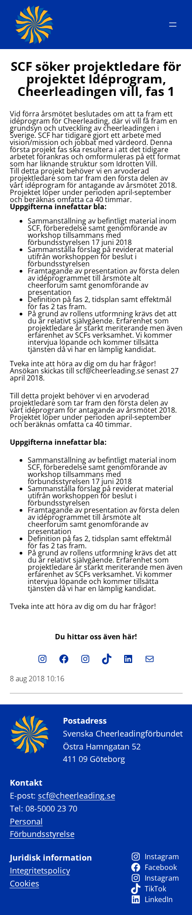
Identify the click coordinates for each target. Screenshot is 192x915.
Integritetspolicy (40, 870)
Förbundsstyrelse (42, 833)
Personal (26, 821)
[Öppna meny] (172, 24)
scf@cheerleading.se (76, 795)
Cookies (24, 883)
